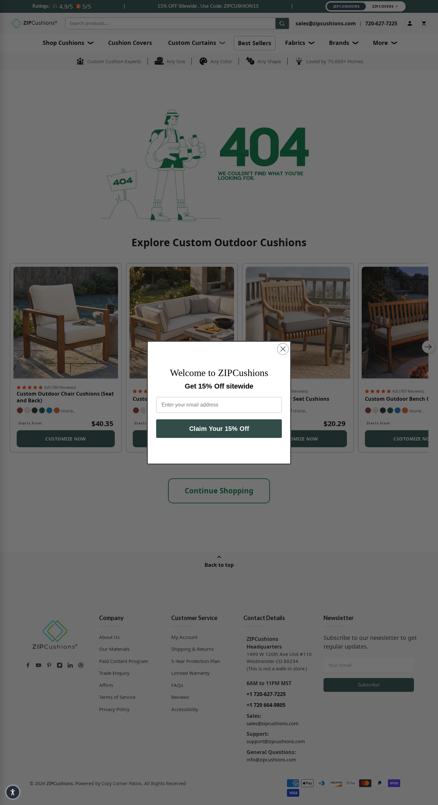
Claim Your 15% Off (219, 428)
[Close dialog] (283, 349)
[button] (13, 792)
